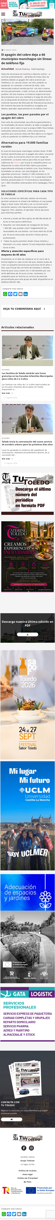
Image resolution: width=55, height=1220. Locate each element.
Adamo (17, 162)
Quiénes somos (27, 1157)
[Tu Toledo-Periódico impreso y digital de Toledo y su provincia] (27, 14)
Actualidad (7, 68)
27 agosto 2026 (10, 397)
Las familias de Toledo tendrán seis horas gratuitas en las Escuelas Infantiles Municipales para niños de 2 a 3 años (27, 376)
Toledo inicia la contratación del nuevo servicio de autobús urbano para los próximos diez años (27, 443)
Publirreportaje (37, 69)
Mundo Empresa (22, 69)
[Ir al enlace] (23, 1148)
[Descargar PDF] (27, 634)
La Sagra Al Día (27, 1164)
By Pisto (27, 1182)
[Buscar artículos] (52, 14)
